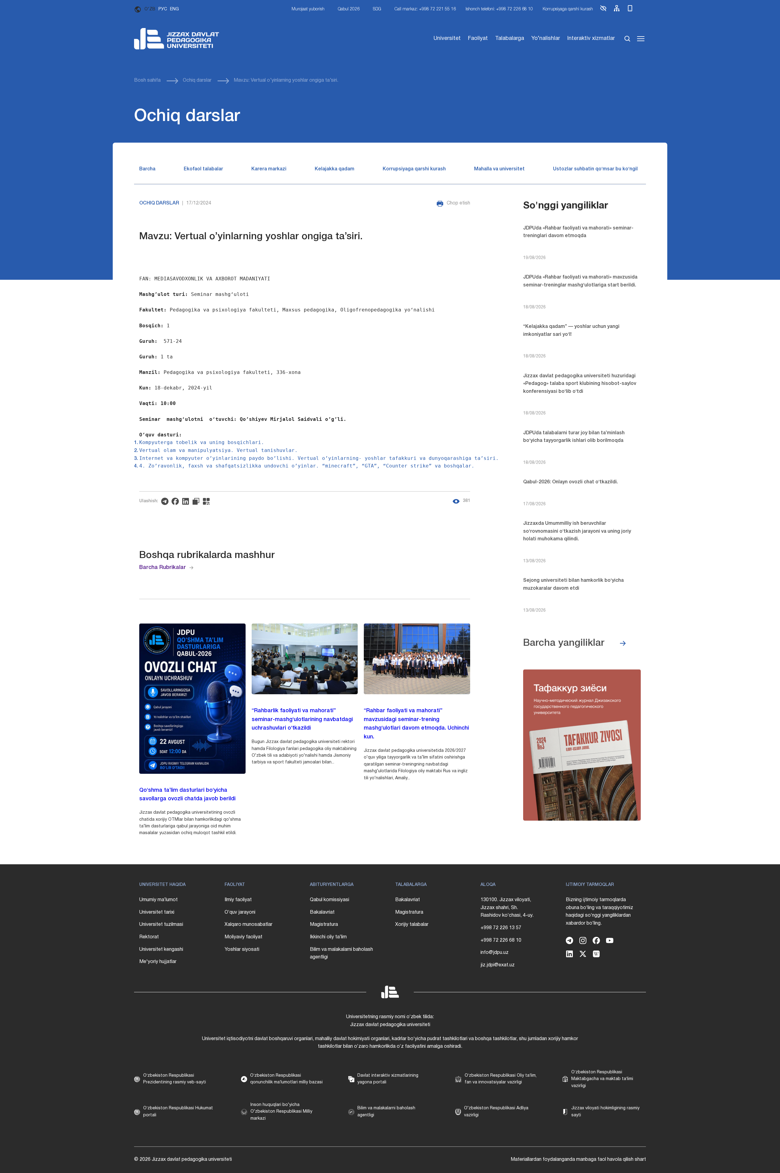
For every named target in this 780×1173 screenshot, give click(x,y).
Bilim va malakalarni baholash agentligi (341, 953)
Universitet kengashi (161, 949)
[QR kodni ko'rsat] (208, 501)
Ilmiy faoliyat (238, 900)
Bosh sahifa (147, 80)
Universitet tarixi (156, 912)
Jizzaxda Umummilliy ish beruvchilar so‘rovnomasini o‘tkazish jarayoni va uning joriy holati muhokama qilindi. (577, 531)
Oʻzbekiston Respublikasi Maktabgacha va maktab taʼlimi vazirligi (602, 1079)
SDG (377, 9)
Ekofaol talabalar (203, 169)
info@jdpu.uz (494, 953)
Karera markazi (268, 169)
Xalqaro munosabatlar (248, 924)
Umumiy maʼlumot (158, 900)
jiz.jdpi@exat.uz (497, 965)
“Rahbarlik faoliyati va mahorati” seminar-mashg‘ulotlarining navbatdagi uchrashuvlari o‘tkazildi (302, 719)
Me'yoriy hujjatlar (157, 962)
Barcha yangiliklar (563, 643)
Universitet (447, 38)
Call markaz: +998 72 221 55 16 (425, 9)
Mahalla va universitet (499, 169)
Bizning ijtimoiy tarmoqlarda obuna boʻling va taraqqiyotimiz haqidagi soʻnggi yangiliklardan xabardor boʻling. (599, 912)
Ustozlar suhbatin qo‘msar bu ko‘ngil (595, 169)
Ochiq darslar (197, 80)
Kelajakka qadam (334, 169)
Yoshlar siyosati (242, 949)
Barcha (147, 169)
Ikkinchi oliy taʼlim (328, 937)
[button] (603, 11)
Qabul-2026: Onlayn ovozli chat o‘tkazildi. (570, 482)
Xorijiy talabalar (411, 924)
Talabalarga (509, 38)
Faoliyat (478, 38)
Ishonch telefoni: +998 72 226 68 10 (499, 9)
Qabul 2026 (349, 9)
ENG (174, 9)
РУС (162, 9)
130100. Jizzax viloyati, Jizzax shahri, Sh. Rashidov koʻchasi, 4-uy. (507, 908)
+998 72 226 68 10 (500, 940)
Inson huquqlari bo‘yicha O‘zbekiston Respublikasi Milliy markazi (281, 1112)
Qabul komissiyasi (329, 900)
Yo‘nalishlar (545, 38)
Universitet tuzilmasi (161, 924)
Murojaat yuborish (308, 9)
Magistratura (324, 924)
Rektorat (149, 937)
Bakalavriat (322, 912)
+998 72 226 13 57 (500, 928)
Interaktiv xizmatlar (591, 38)
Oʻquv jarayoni (240, 912)
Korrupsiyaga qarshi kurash (568, 9)
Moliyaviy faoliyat (243, 937)
